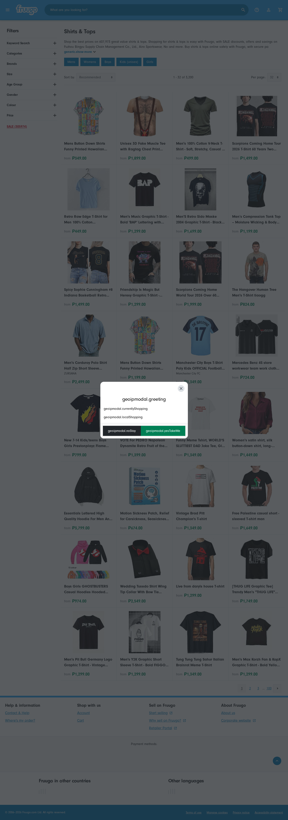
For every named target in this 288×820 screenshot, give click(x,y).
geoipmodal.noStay (122, 431)
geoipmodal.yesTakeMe (163, 431)
